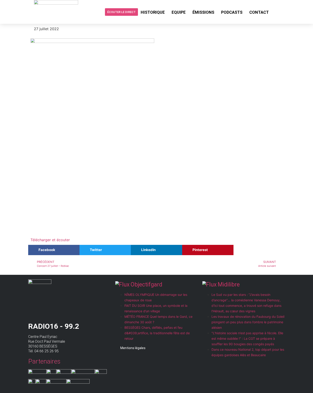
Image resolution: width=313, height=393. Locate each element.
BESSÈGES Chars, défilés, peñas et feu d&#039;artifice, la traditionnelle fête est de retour (157, 333)
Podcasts (231, 12)
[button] (54, 250)
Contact (259, 12)
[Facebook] (276, 12)
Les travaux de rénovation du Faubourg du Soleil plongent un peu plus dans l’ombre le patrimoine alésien (247, 322)
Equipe (179, 12)
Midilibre (229, 284)
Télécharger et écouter (50, 240)
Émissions (203, 12)
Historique (153, 12)
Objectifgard (146, 284)
